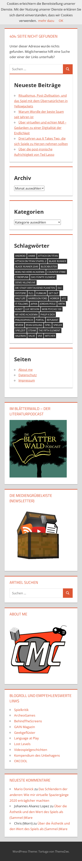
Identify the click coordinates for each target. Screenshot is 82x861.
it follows (21, 303)
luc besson (32, 309)
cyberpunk (21, 277)
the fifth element (49, 330)
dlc (60, 287)
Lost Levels (22, 744)
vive (40, 335)
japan (34, 303)
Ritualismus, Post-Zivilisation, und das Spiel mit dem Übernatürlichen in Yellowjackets (41, 100)
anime (31, 255)
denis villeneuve (25, 282)
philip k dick (47, 314)
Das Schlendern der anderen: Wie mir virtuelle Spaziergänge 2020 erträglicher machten (39, 795)
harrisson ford (37, 298)
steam (32, 330)
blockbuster (49, 266)
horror (54, 298)
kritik (61, 303)
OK (61, 20)
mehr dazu (46, 20)
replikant (52, 320)
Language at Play (26, 738)
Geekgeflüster (24, 732)
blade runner (57, 261)
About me (25, 370)
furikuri (41, 293)
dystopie (20, 293)
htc (64, 298)
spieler (57, 325)
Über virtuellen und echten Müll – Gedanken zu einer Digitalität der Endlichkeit (40, 127)
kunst (19, 309)
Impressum (26, 380)
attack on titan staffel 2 (30, 261)
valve (31, 335)
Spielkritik (21, 710)
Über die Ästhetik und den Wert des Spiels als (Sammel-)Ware (38, 812)
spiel (48, 325)
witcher (50, 335)
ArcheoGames (24, 715)
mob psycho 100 (51, 309)
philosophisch (24, 320)
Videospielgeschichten (30, 749)
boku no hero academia (30, 272)
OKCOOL (20, 761)
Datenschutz (27, 375)
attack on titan (48, 255)
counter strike (56, 272)
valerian (20, 335)
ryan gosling (34, 325)
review (19, 325)
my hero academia (26, 314)
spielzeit (20, 330)
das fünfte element (43, 277)
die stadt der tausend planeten (35, 287)
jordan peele (48, 303)
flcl (31, 293)
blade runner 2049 (26, 266)
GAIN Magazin (24, 727)
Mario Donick (24, 789)
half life (20, 298)
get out (53, 293)
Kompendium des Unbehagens (37, 755)
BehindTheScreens (28, 721)
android (20, 255)
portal (40, 320)
